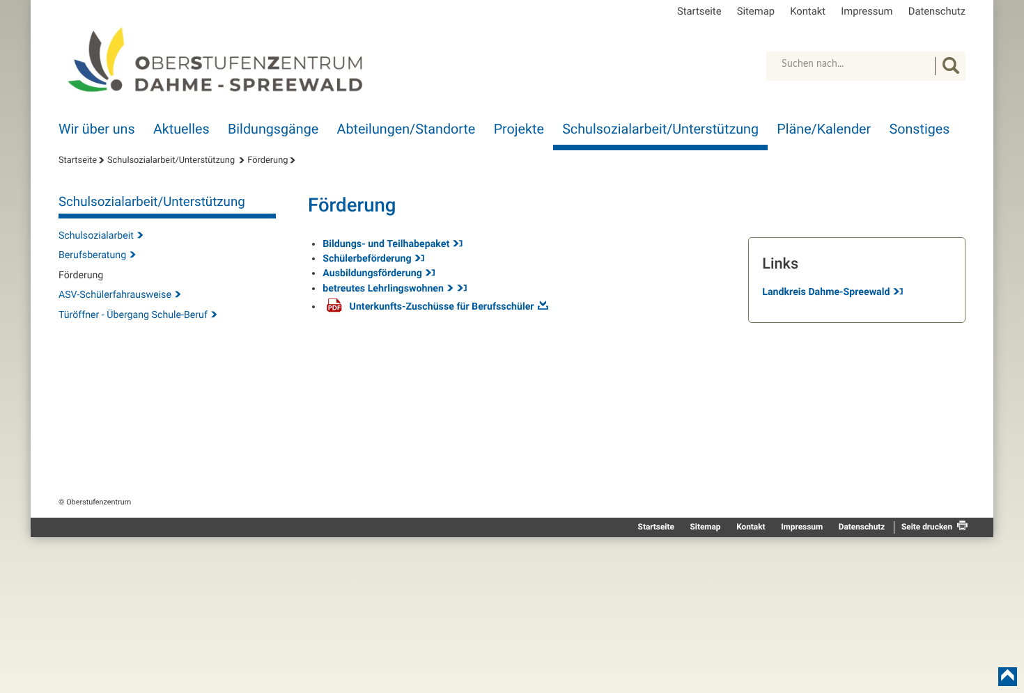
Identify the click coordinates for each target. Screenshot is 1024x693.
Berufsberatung (92, 255)
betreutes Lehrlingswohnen (383, 288)
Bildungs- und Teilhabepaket (386, 244)
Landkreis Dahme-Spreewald (826, 292)
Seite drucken (926, 527)
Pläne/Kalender (824, 129)
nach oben (1008, 677)
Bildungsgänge (273, 129)
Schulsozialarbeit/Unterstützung (660, 129)
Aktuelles (181, 129)
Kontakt (807, 11)
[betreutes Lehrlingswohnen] (460, 288)
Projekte (519, 129)
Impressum (866, 11)
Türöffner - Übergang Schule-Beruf (133, 315)
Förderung (267, 160)
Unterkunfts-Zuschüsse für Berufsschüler (442, 306)
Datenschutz (936, 11)
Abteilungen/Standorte (406, 129)
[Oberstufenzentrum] (222, 60)
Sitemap (756, 11)
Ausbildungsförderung (372, 273)
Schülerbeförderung (367, 258)
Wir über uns (97, 129)
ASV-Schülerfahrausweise (115, 295)
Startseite (699, 11)
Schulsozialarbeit (96, 235)
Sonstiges (920, 129)
